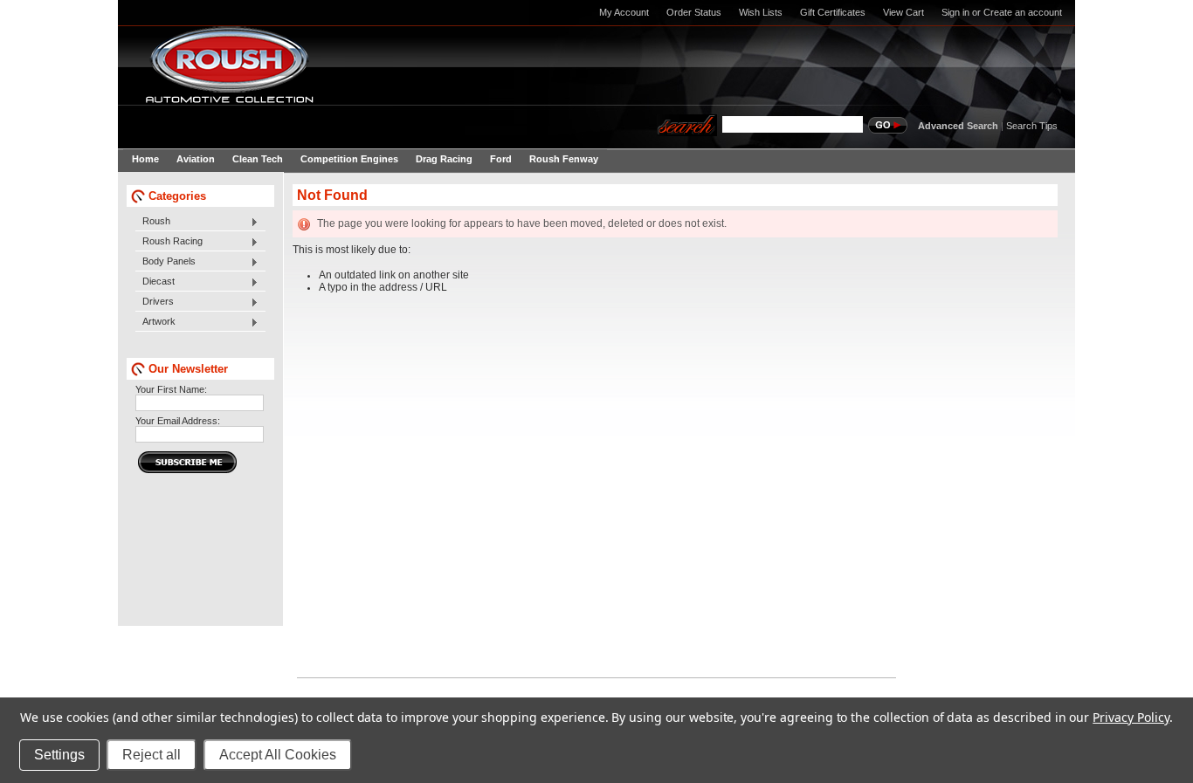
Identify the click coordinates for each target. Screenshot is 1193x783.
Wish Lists (761, 12)
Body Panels (165, 262)
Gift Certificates (832, 12)
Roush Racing (169, 242)
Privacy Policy (1131, 717)
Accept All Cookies (277, 754)
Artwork (155, 322)
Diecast (155, 282)
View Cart (903, 12)
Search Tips (1032, 125)
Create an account (1022, 12)
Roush (152, 222)
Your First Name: (171, 389)
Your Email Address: (177, 421)
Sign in (955, 12)
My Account (624, 12)
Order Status (693, 12)
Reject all (151, 754)
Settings (59, 754)
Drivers (154, 302)
